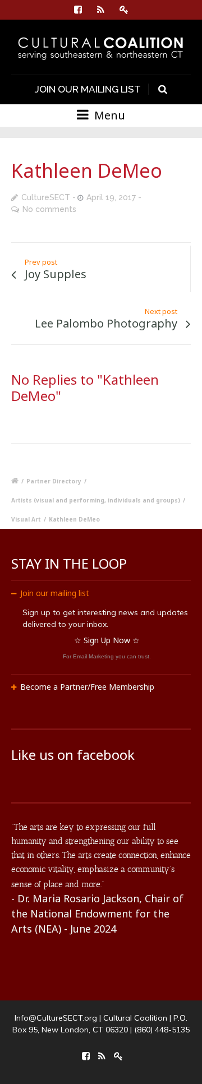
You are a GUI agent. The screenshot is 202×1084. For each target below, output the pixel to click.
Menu (108, 115)
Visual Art (26, 519)
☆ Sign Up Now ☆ (107, 640)
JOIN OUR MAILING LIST (88, 89)
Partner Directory (53, 481)
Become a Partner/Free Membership (87, 686)
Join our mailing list (54, 593)
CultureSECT (45, 197)
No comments (49, 209)
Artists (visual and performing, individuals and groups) (95, 500)
